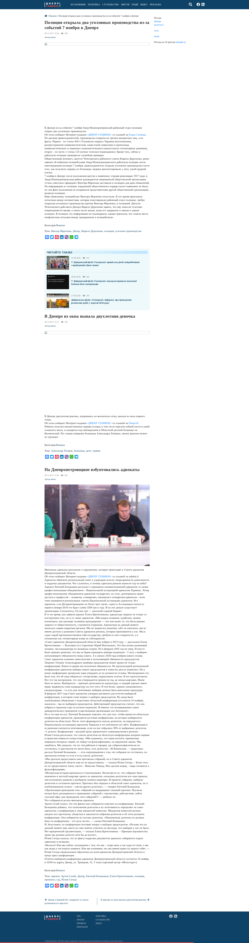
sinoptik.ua (181, 42)
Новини (53, 16)
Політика (94, 4)
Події (135, 4)
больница (79, 450)
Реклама (155, 4)
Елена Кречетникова (121, 876)
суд (58, 879)
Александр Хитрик (61, 450)
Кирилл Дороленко (92, 231)
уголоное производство (128, 231)
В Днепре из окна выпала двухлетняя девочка (124, 900)
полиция (109, 231)
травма (96, 450)
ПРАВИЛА (81, 923)
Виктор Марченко (61, 231)
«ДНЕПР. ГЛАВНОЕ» (99, 134)
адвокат (55, 876)
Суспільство (110, 4)
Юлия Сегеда (69, 879)
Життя (125, 4)
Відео (143, 4)
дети (88, 450)
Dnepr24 (133, 423)
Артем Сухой (68, 876)
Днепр (76, 231)
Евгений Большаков (97, 876)
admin (52, 37)
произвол (50, 879)
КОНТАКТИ (82, 927)
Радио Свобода (137, 134)
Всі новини (78, 4)
